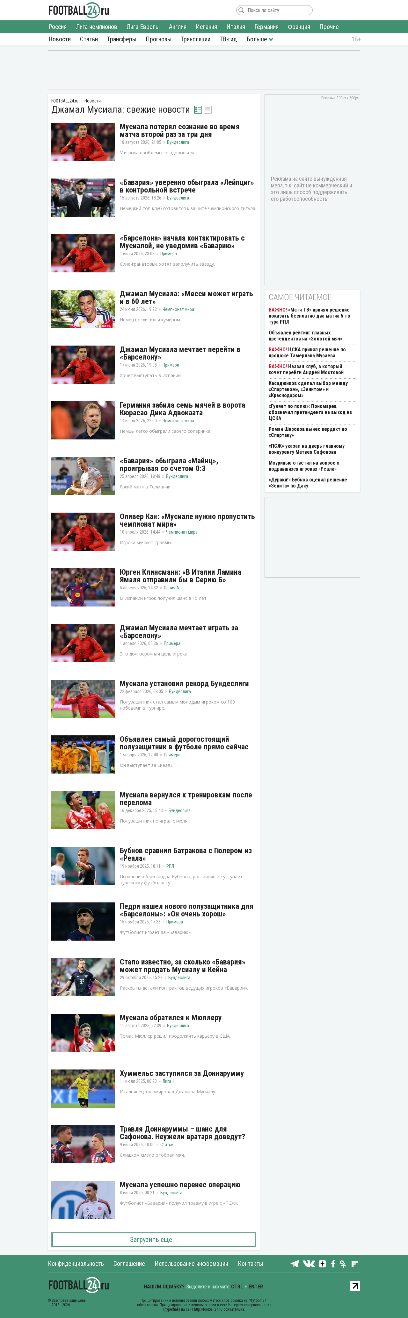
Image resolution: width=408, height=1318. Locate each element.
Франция (299, 27)
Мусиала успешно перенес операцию (180, 1184)
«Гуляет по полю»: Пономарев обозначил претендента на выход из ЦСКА (310, 412)
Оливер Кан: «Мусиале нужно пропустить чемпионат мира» (187, 520)
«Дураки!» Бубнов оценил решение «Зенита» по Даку (308, 483)
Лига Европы (143, 27)
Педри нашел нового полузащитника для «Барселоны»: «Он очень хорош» (186, 910)
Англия (177, 27)
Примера (168, 253)
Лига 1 (168, 1081)
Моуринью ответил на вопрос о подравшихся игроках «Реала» (304, 466)
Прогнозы (158, 39)
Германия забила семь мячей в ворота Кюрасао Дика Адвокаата (182, 409)
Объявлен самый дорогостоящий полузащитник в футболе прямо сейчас (184, 743)
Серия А (171, 587)
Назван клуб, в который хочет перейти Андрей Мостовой (306, 369)
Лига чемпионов (96, 27)
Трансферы (121, 39)
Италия (235, 27)
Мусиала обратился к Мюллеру (171, 1017)
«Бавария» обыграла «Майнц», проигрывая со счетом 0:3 (169, 464)
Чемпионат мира (178, 309)
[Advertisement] (204, 69)
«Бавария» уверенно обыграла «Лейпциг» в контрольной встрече (187, 186)
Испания (206, 27)
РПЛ (170, 866)
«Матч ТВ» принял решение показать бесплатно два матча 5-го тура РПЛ (309, 316)
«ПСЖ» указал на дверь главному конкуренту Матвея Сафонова (307, 449)
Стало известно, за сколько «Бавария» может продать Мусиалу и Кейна (182, 965)
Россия (57, 27)
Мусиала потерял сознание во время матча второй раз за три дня (180, 130)
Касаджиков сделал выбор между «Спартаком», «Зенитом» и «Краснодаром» (308, 389)
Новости (59, 39)
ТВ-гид (228, 39)
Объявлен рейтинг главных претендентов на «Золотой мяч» (305, 336)
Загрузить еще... (154, 1240)
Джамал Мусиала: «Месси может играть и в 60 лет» (186, 297)
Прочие (329, 27)
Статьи (89, 39)
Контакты (250, 1263)
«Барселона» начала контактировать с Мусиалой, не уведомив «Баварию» (182, 242)
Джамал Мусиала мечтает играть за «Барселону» (179, 631)
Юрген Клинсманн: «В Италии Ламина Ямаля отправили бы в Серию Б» (180, 576)
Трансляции (195, 39)
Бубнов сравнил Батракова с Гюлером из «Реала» (186, 854)
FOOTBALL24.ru (79, 10)
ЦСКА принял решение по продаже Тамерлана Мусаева (307, 353)
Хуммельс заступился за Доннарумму (182, 1073)
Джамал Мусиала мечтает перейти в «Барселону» (180, 353)
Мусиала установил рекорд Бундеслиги (184, 683)
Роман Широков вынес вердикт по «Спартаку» (308, 432)
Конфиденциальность (76, 1263)
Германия (266, 27)
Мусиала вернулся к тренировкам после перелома (186, 798)
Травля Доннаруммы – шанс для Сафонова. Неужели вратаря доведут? (182, 1133)
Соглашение (129, 1263)
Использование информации (191, 1263)
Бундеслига (178, 142)
